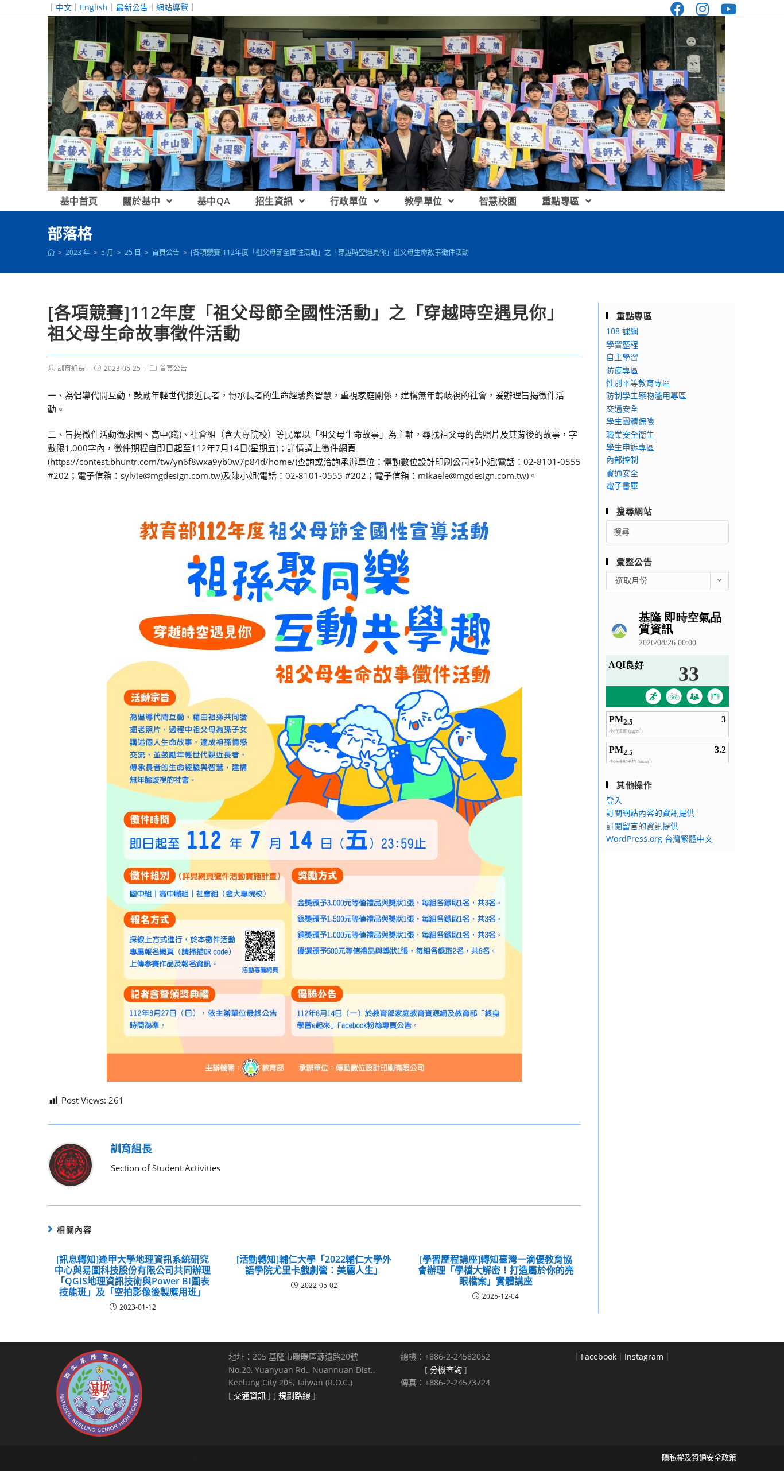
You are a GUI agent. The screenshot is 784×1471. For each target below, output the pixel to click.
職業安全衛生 (630, 434)
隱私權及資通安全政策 (699, 1457)
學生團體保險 (630, 421)
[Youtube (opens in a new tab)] (725, 9)
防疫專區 (622, 370)
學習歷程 (622, 344)
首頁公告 (173, 368)
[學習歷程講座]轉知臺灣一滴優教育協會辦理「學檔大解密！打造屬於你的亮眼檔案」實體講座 (496, 1270)
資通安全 (622, 472)
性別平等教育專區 (638, 382)
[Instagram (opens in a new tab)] (702, 9)
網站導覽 (172, 7)
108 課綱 (622, 331)
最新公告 (132, 7)
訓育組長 (71, 368)
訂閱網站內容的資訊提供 (650, 812)
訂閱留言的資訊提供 (642, 825)
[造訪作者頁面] (71, 1164)
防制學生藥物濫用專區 (646, 395)
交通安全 (622, 408)
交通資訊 (250, 1395)
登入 (614, 800)
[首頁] (51, 252)
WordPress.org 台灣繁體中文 (659, 838)
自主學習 (622, 356)
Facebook (598, 1356)
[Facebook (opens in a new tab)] (677, 9)
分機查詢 (446, 1369)
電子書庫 (622, 485)
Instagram (643, 1356)
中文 (64, 7)
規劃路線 (294, 1395)
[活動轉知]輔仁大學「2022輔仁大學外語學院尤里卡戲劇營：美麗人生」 (313, 1265)
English (94, 7)
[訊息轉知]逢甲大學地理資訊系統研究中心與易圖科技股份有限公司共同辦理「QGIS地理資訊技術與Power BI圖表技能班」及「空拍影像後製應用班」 (133, 1276)
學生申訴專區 (630, 447)
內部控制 (622, 459)
